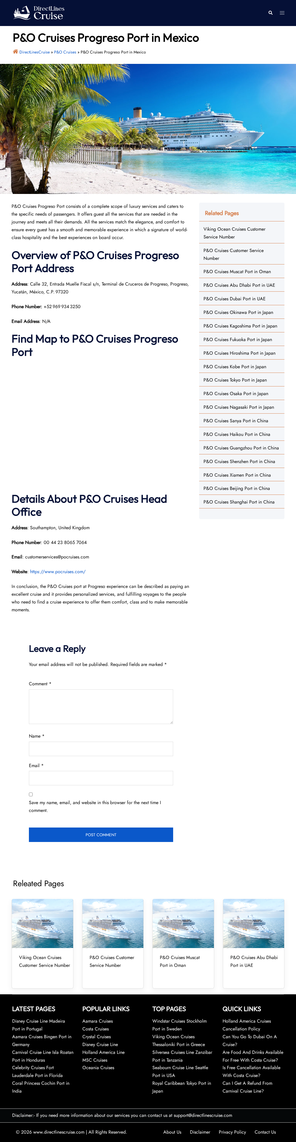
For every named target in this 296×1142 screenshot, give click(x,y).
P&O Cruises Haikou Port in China (237, 434)
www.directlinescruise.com (58, 1132)
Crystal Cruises (96, 1036)
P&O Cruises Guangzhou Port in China (241, 448)
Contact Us (265, 1132)
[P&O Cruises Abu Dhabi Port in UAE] (253, 923)
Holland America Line (103, 1052)
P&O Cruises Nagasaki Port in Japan (239, 407)
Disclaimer (200, 1132)
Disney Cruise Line (100, 1044)
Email (36, 765)
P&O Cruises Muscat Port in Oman (237, 271)
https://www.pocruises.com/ (58, 571)
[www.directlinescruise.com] (39, 12)
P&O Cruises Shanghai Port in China (239, 502)
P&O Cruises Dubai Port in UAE (235, 298)
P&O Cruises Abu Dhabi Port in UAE (239, 285)
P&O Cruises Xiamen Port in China (237, 475)
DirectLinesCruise (34, 52)
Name (37, 736)
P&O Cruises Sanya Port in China (236, 420)
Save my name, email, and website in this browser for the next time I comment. (95, 806)
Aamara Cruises (97, 1021)
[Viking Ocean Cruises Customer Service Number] (42, 923)
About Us (172, 1132)
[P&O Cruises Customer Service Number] (113, 923)
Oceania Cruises (98, 1067)
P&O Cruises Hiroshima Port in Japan (239, 353)
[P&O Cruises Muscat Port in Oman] (183, 923)
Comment (40, 683)
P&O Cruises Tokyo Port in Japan (235, 380)
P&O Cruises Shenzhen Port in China (239, 461)
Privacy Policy (232, 1132)
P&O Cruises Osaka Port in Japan (236, 393)
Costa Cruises (95, 1029)
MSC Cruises (94, 1060)
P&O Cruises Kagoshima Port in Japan (240, 326)
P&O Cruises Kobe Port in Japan (235, 366)
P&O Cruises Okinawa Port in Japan (238, 312)
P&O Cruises (65, 52)
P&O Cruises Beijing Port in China (237, 488)
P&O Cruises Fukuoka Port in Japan (238, 339)
